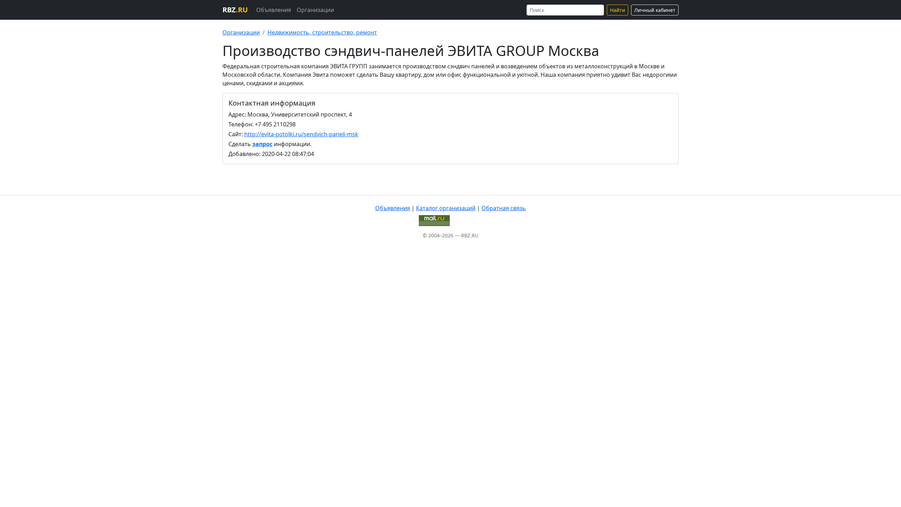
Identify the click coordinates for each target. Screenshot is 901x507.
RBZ (235, 9)
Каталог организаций (445, 208)
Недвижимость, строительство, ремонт (322, 32)
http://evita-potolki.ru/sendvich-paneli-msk (301, 134)
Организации (315, 10)
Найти (617, 10)
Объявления (273, 10)
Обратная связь (503, 208)
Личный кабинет (654, 10)
